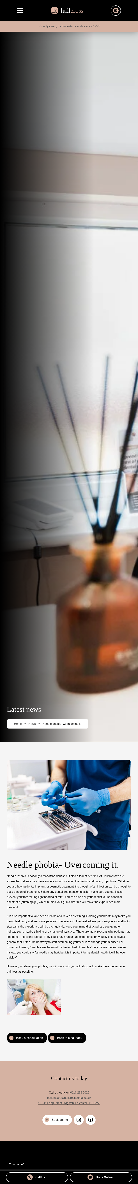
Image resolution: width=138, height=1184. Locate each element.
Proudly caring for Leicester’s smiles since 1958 (69, 26)
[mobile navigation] (20, 10)
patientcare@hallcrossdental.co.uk (69, 1097)
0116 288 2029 (79, 1092)
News (32, 723)
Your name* (16, 1164)
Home (18, 723)
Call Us (40, 1177)
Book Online (104, 1177)
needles (93, 876)
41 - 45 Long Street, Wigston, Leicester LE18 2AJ (69, 1103)
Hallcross (109, 876)
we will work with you (62, 966)
